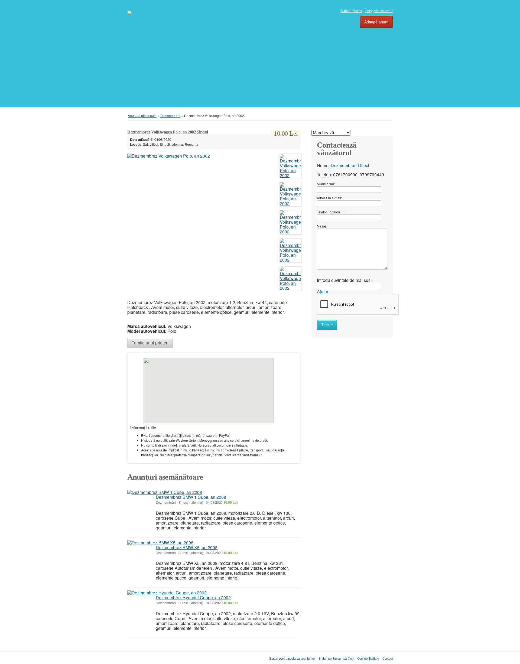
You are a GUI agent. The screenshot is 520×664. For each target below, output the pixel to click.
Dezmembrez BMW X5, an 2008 (186, 547)
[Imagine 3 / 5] (290, 223)
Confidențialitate (368, 658)
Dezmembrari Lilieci (350, 165)
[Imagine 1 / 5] (201, 156)
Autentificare (351, 10)
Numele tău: (326, 183)
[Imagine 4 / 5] (290, 252)
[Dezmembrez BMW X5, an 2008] (160, 542)
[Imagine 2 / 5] (290, 195)
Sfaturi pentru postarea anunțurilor (292, 658)
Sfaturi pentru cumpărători (336, 658)
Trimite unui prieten (150, 343)
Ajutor (322, 291)
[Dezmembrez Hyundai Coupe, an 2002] (167, 592)
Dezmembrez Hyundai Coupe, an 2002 (193, 597)
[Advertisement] (260, 60)
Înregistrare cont (379, 10)
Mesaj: (322, 226)
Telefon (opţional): (330, 212)
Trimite (327, 325)
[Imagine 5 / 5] (290, 280)
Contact (387, 658)
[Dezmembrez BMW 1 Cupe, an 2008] (164, 492)
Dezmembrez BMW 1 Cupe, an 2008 (191, 497)
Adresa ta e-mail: (329, 198)
